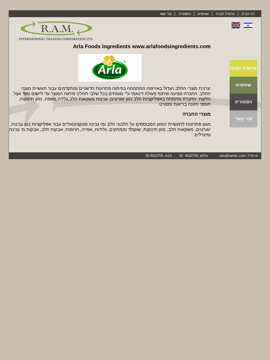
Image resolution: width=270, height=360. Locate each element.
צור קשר (165, 14)
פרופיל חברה (225, 14)
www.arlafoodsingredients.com (171, 46)
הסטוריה (185, 14)
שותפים (203, 14)
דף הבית (248, 14)
